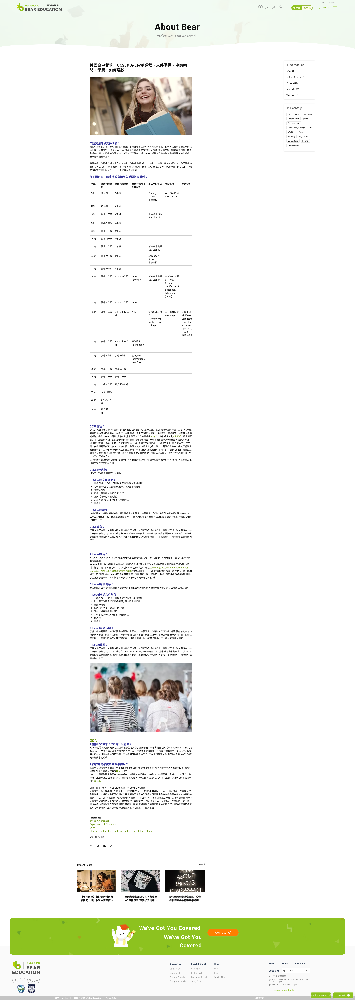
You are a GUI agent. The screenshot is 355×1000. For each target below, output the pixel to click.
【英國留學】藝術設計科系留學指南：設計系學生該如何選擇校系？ (97, 898)
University (195, 968)
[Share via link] (111, 845)
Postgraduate (293, 123)
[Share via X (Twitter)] (97, 845)
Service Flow (219, 977)
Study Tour (196, 981)
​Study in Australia (178, 981)
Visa (310, 127)
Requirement (293, 118)
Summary (308, 114)
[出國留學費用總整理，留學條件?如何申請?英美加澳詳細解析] (140, 881)
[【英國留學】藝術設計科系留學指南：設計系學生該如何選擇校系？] (96, 881)
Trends (302, 132)
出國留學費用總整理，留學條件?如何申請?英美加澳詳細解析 (141, 898)
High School (304, 136)
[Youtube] (281, 7)
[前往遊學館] (302, 8)
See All (202, 864)
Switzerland (293, 141)
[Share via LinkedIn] (104, 845)
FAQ (216, 968)
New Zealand (293, 145)
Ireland (305, 141)
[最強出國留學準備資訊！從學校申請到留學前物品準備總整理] (185, 881)
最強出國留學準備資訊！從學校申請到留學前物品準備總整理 (185, 898)
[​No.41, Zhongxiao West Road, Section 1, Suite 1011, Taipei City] (289, 979)
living (305, 118)
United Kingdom (97, 836)
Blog (216, 972)
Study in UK (175, 972)
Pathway (291, 136)
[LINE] (22, 980)
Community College (296, 127)
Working (291, 132)
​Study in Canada (177, 977)
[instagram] (274, 7)
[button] (318, 7)
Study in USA (176, 968)
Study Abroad (294, 114)
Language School (199, 977)
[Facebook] (260, 7)
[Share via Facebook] (91, 845)
